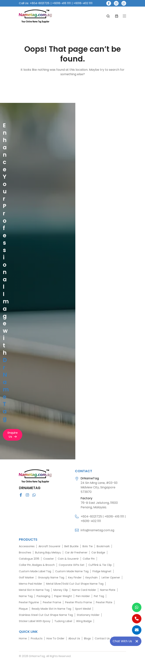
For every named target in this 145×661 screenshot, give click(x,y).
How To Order (55, 638)
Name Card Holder (84, 590)
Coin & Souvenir (68, 559)
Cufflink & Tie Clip (100, 565)
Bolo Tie (88, 546)
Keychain (92, 577)
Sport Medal (83, 608)
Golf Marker (26, 577)
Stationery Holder (88, 615)
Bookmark (103, 546)
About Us (74, 638)
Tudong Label (63, 621)
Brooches (25, 552)
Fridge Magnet (102, 571)
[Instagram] (116, 3)
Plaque (23, 608)
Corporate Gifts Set (71, 565)
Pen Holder (83, 596)
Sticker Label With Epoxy (34, 621)
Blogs (87, 638)
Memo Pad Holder (30, 584)
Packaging (43, 596)
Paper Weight (63, 596)
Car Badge (98, 552)
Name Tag (26, 596)
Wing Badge (84, 621)
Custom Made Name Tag (72, 571)
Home (23, 638)
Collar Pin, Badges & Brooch (37, 565)
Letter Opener (111, 577)
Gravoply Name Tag (51, 577)
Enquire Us (13, 435)
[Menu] (124, 16)
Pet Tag (99, 596)
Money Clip (60, 590)
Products (36, 638)
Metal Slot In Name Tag (34, 590)
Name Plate (107, 590)
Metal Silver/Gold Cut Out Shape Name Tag (74, 584)
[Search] (108, 16)
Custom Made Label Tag (35, 571)
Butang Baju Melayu (48, 552)
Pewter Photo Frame (78, 602)
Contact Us (102, 638)
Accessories (27, 546)
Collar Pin (89, 559)
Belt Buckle (71, 546)
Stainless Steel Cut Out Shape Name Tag (46, 615)
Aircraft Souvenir (49, 546)
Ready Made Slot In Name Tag (51, 608)
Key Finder (75, 577)
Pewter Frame (52, 602)
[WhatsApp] (123, 3)
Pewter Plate (104, 602)
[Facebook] (108, 3)
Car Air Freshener (76, 552)
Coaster (48, 559)
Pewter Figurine (29, 602)
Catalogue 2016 (29, 559)
